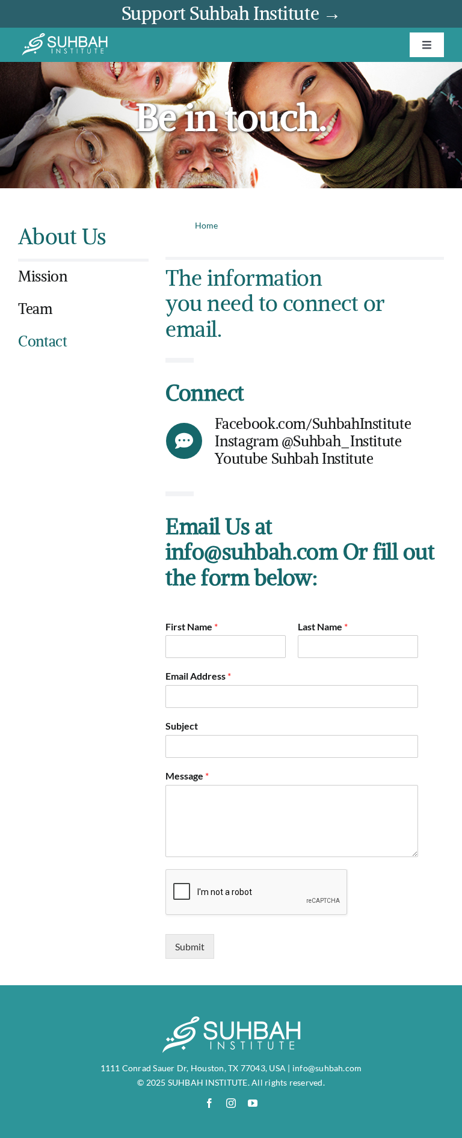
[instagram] (231, 1103)
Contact (42, 341)
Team (35, 309)
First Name (191, 626)
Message (187, 775)
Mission (42, 276)
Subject (181, 725)
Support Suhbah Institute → (231, 13)
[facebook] (209, 1103)
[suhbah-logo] (65, 37)
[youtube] (252, 1103)
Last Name (323, 626)
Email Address (198, 675)
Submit (190, 946)
